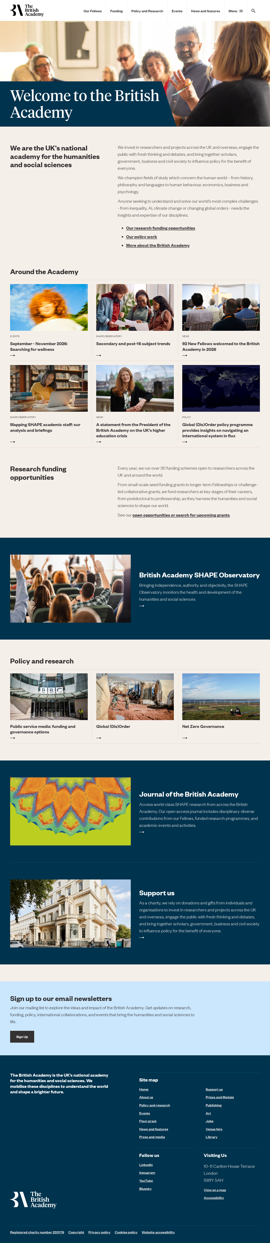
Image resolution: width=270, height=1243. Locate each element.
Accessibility (214, 1197)
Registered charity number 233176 (37, 1232)
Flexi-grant (148, 1121)
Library (211, 1136)
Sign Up (22, 1036)
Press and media (152, 1136)
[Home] (27, 10)
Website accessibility (158, 1232)
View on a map (215, 1190)
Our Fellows (93, 10)
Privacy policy (99, 1232)
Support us (214, 1089)
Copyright (76, 1232)
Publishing (214, 1105)
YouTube (146, 1180)
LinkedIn (146, 1164)
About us (146, 1097)
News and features (205, 10)
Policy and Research (147, 10)
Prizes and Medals (220, 1097)
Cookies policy (126, 1232)
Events (177, 10)
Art (208, 1113)
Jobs (209, 1121)
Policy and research (154, 1105)
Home (143, 1089)
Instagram (147, 1172)
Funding (116, 10)
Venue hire (214, 1129)
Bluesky (145, 1188)
